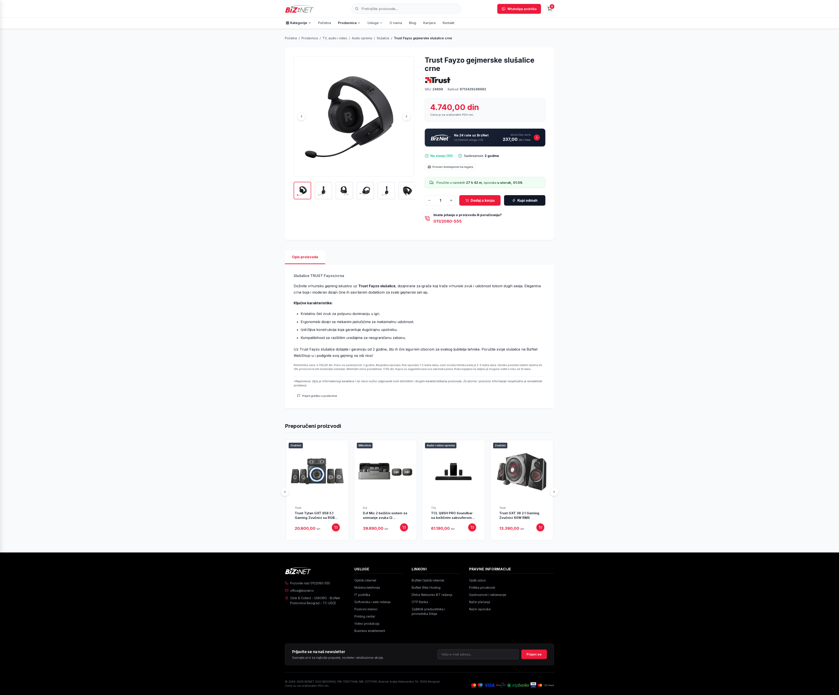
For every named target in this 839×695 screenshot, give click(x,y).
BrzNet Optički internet (428, 580)
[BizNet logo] (315, 570)
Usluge (373, 23)
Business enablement (369, 631)
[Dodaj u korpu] (336, 527)
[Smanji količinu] (429, 200)
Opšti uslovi (477, 580)
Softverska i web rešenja (372, 602)
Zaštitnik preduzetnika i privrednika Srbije (428, 611)
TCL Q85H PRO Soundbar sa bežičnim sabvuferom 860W (452, 515)
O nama (396, 23)
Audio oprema (362, 38)
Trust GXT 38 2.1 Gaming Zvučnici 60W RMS (519, 515)
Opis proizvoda (305, 257)
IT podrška (362, 595)
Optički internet (365, 580)
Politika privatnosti (482, 587)
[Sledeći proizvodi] (554, 491)
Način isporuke (480, 609)
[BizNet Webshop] (300, 8)
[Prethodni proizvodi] (285, 491)
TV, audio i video (334, 38)
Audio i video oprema (441, 445)
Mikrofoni (365, 445)
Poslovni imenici (365, 609)
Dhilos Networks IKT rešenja (432, 595)
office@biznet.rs (302, 590)
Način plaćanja (479, 602)
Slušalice (383, 38)
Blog (412, 23)
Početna (324, 23)
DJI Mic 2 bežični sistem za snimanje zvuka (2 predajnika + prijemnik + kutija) (385, 515)
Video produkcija (366, 623)
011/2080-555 (447, 221)
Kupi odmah (527, 200)
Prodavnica (347, 23)
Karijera (429, 23)
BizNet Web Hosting (426, 587)
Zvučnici (295, 445)
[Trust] (438, 80)
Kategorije (298, 23)
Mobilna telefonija (367, 587)
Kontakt (448, 23)
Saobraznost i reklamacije (487, 595)
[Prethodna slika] (301, 116)
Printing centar (364, 616)
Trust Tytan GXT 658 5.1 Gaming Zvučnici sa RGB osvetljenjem (315, 515)
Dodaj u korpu (483, 200)
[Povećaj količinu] (451, 200)
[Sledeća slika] (406, 116)
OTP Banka (420, 602)
